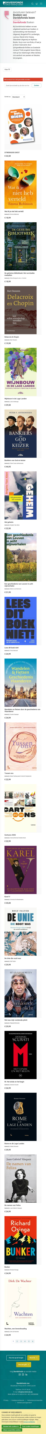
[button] (41, 3)
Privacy (6, 1400)
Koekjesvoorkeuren (18, 1400)
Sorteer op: (7, 96)
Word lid (32, 1358)
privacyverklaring (29, 1422)
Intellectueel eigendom (24, 1402)
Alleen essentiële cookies (12, 1430)
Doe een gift (22, 1364)
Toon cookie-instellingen (30, 1426)
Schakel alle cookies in (11, 1426)
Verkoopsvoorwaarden (34, 1400)
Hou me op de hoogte (16, 1358)
